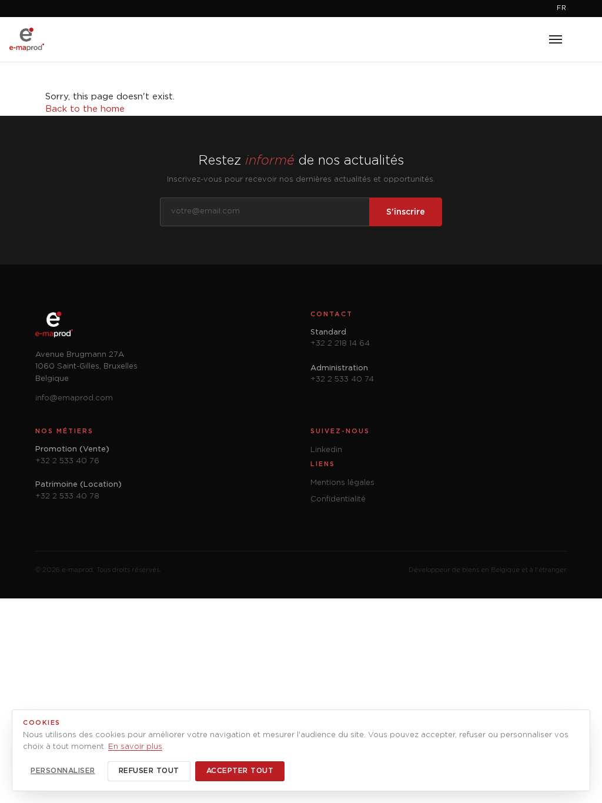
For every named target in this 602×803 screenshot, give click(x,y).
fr (562, 8)
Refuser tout (149, 771)
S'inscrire (405, 212)
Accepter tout (240, 771)
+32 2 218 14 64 (340, 343)
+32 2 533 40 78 (67, 496)
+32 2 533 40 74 (342, 379)
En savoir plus (135, 747)
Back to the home (85, 109)
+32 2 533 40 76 (67, 461)
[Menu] (555, 39)
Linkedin (326, 450)
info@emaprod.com (74, 398)
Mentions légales (342, 483)
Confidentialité (338, 499)
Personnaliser (63, 771)
